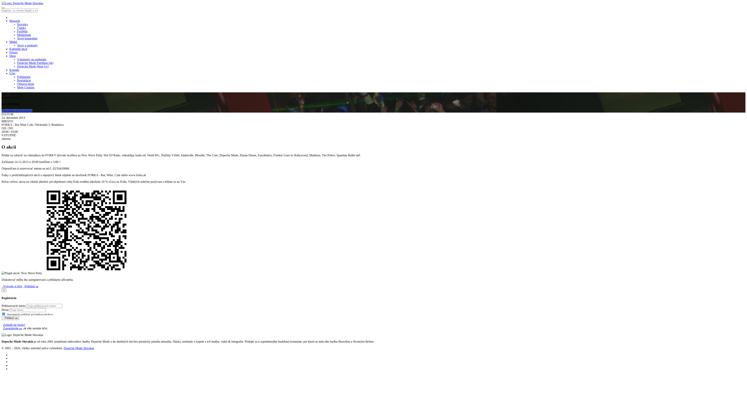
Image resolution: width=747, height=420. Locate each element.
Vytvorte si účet (12, 286)
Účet (12, 73)
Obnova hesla (25, 84)
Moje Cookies (25, 87)
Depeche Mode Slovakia (79, 348)
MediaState (24, 35)
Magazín (14, 21)
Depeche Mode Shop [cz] (33, 66)
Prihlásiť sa (10, 318)
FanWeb (22, 31)
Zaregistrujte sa (12, 328)
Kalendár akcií (18, 49)
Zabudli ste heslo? (14, 324)
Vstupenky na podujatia (31, 59)
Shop (12, 56)
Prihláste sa (30, 286)
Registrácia (24, 80)
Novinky (22, 24)
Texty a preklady (27, 45)
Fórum (13, 52)
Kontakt (14, 70)
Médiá (13, 42)
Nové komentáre (27, 38)
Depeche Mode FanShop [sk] (35, 63)
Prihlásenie (24, 77)
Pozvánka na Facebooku (17, 110)
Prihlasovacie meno (13, 305)
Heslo (5, 310)
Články (21, 28)
